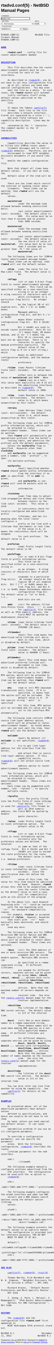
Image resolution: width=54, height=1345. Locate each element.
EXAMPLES (6, 1101)
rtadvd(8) (34, 80)
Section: (6, 21)
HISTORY (5, 1313)
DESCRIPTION (8, 62)
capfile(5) (40, 108)
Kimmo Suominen (8, 1342)
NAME (3, 47)
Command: (6, 16)
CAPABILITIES (9, 138)
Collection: (7, 26)
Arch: (38, 21)
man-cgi (26, 1342)
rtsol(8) (43, 1272)
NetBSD (42, 1340)
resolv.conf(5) (15, 998)
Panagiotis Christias (39, 1342)
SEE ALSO (6, 1267)
